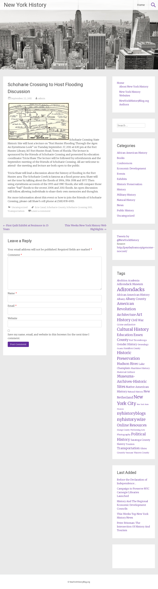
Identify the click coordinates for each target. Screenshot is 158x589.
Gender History (127, 344)
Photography (124, 434)
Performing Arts (137, 430)
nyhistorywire (131, 419)
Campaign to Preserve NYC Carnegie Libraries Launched (133, 492)
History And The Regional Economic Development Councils (132, 505)
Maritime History (140, 368)
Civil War (137, 320)
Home (141, 4)
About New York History (133, 86)
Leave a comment (40, 211)
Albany (121, 299)
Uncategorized (19, 207)
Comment (15, 254)
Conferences (124, 163)
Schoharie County (56, 207)
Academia (133, 280)
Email (12, 305)
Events (121, 173)
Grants (120, 348)
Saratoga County (140, 439)
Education (125, 335)
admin (41, 98)
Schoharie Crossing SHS (79, 207)
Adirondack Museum (130, 284)
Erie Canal (40, 207)
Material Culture (126, 372)
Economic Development (131, 168)
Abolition (122, 280)
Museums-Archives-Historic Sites (132, 381)
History (121, 189)
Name (12, 293)
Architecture (126, 315)
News (120, 205)
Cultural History (133, 329)
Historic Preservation (129, 184)
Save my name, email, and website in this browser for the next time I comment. (48, 336)
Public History (125, 210)
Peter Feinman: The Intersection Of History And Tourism (133, 526)
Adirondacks (131, 289)
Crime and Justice (126, 324)
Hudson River (127, 364)
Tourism (130, 444)
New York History (25, 5)
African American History (132, 152)
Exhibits (122, 178)
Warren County (141, 452)
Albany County (136, 299)
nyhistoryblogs (131, 413)
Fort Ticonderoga (138, 340)
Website (12, 318)
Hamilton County (132, 348)
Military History (126, 194)
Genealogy (143, 344)
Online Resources (132, 425)
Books (121, 158)
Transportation (16, 211)
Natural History (126, 199)
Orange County (123, 430)
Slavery (121, 444)
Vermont (129, 453)
